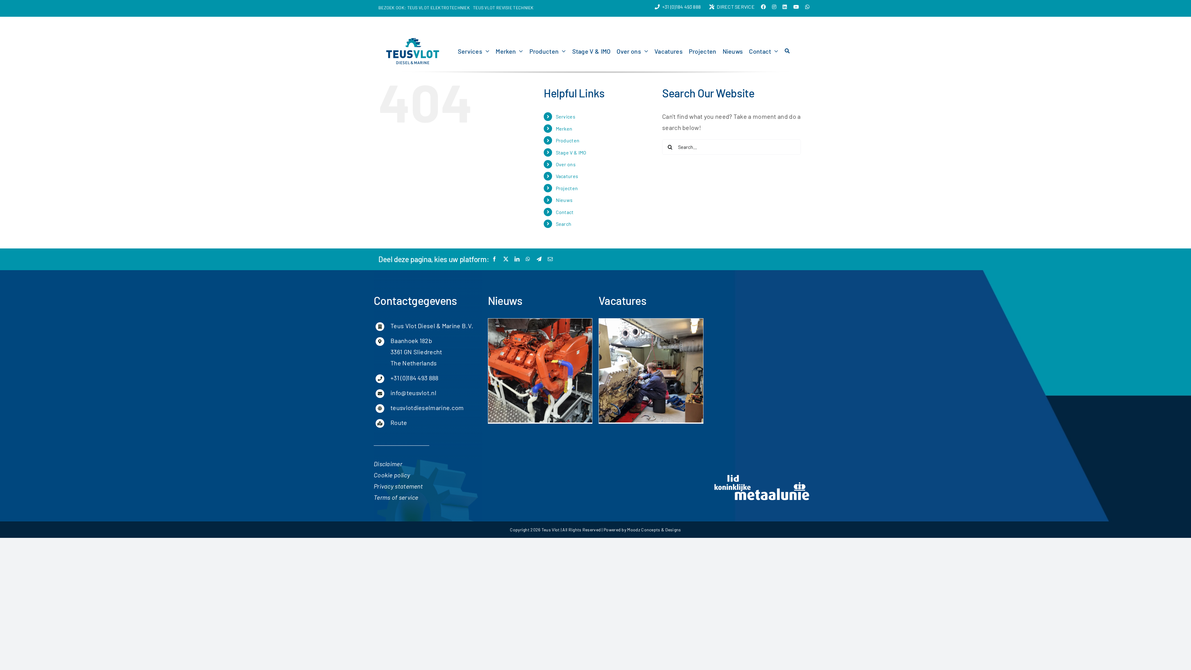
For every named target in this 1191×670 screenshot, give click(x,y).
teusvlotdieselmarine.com (427, 407)
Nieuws (564, 200)
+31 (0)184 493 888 (414, 378)
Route (398, 422)
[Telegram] (539, 259)
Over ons (566, 164)
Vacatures (567, 176)
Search (564, 224)
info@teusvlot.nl (413, 392)
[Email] (550, 259)
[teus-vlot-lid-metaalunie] (762, 476)
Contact (565, 212)
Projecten (567, 188)
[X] (505, 259)
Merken (564, 129)
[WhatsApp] (528, 259)
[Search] (787, 51)
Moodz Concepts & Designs (654, 529)
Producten (568, 140)
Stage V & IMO (571, 152)
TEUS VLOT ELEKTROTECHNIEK (438, 7)
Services (565, 116)
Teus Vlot (551, 529)
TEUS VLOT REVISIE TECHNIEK (503, 7)
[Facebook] (494, 259)
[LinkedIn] (517, 259)
